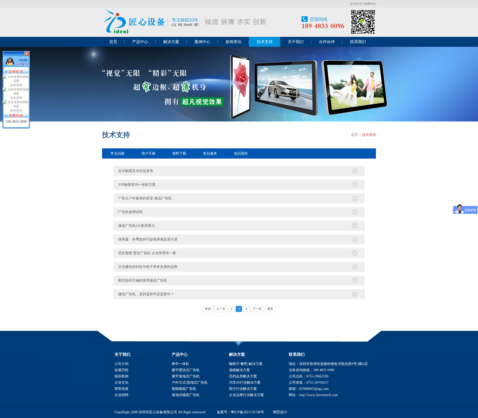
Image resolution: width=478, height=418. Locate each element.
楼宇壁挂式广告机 (186, 370)
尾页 (270, 308)
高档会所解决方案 (243, 376)
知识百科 (241, 153)
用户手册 (148, 153)
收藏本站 (370, 3)
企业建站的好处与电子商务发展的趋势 (148, 267)
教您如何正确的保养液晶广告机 (142, 280)
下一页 (257, 308)
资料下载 (179, 153)
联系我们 (358, 42)
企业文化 (121, 382)
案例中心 (202, 42)
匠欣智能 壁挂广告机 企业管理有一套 (147, 253)
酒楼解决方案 (239, 370)
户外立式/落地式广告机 (190, 382)
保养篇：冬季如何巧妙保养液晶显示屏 (148, 239)
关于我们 (296, 42)
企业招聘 (121, 395)
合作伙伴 (327, 42)
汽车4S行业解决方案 (245, 382)
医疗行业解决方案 (243, 389)
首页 (113, 42)
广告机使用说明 (130, 212)
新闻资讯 (233, 42)
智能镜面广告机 (184, 389)
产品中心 (140, 42)
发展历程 (121, 370)
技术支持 (265, 42)
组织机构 (121, 376)
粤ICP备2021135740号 (247, 412)
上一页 (220, 308)
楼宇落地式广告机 (186, 376)
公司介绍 (121, 364)
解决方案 (171, 42)
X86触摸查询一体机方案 (137, 184)
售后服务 (210, 153)
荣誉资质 (121, 389)
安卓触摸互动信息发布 (135, 171)
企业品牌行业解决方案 (246, 395)
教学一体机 (180, 364)
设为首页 (356, 3)
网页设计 (280, 412)
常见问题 (117, 153)
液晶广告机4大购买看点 (136, 226)
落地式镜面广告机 (186, 395)
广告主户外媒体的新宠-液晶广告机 (145, 198)
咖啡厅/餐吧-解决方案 (246, 364)
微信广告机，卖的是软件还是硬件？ (146, 294)
